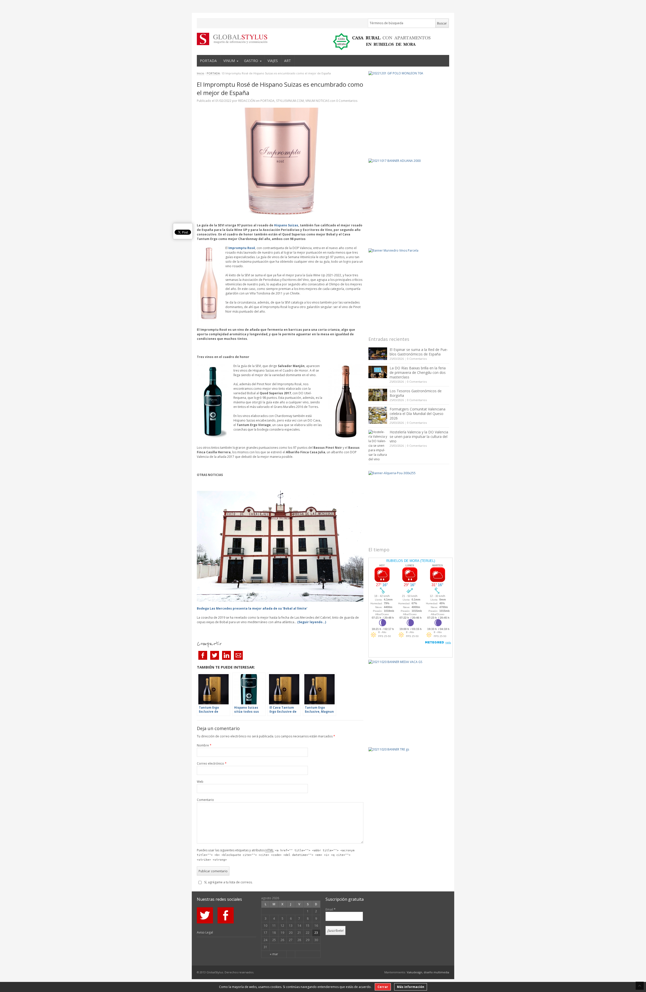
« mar (274, 954)
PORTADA (208, 60)
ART (287, 60)
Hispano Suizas (286, 225)
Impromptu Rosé (241, 248)
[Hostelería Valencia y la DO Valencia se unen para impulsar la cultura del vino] (377, 446)
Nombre (204, 745)
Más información (410, 987)
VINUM (229, 60)
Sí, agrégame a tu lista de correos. (228, 882)
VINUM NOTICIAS (317, 101)
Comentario (205, 800)
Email (331, 909)
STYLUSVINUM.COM (290, 101)
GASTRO (251, 60)
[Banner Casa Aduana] (408, 199)
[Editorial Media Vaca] (408, 700)
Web (200, 781)
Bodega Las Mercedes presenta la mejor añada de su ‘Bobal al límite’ (252, 608)
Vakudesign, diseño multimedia (428, 972)
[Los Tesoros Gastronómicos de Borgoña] (377, 395)
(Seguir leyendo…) (311, 622)
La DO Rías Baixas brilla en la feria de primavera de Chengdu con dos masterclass (418, 372)
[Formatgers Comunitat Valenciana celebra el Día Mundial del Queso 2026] (377, 415)
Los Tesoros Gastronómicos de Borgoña (416, 393)
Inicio (200, 73)
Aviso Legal (205, 932)
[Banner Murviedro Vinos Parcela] (408, 288)
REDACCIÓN (246, 101)
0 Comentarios (417, 358)
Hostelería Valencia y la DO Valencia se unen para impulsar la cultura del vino (419, 436)
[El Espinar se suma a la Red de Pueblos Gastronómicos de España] (377, 353)
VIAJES (272, 60)
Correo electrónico (212, 763)
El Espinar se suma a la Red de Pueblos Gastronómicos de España (419, 351)
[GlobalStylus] (228, 39)
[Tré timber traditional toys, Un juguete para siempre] (408, 787)
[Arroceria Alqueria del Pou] (408, 505)
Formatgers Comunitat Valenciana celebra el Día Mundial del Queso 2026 (417, 413)
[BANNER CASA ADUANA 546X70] (380, 41)
